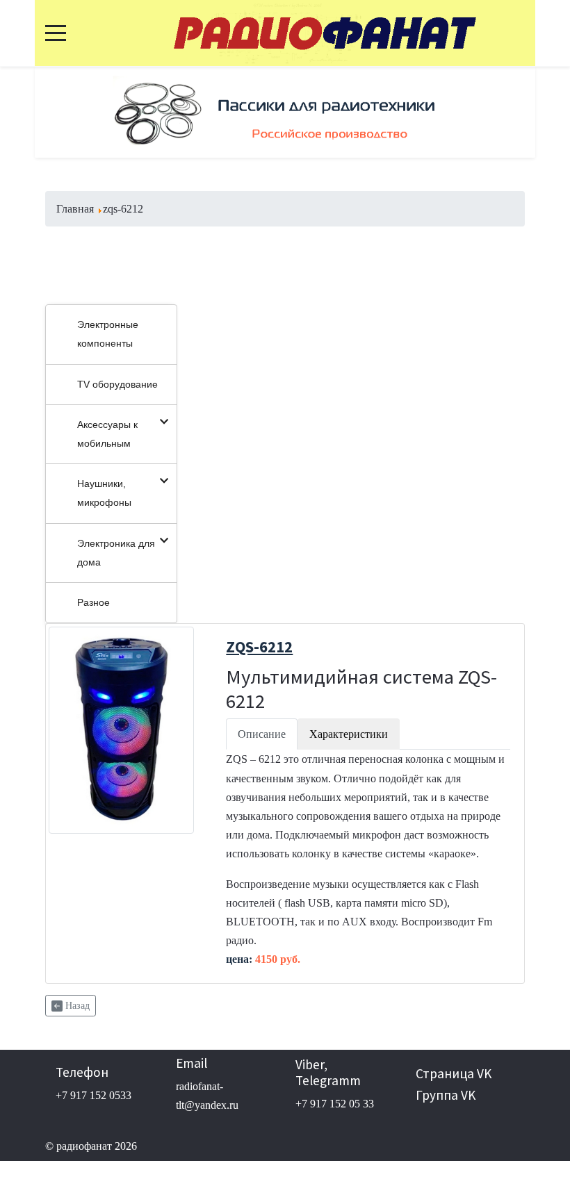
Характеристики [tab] (348, 734)
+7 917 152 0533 (93, 1095)
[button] (72, 112)
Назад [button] (76, 1005)
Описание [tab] (262, 734)
